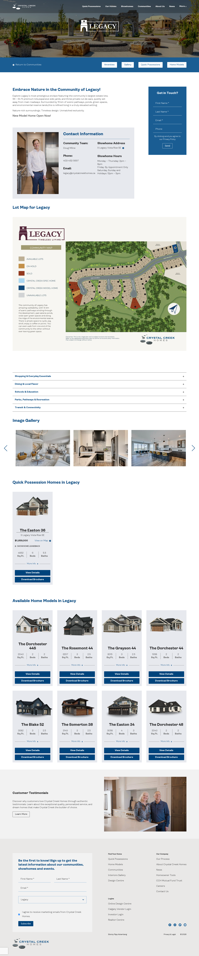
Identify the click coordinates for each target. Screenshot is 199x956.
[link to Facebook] (169, 924)
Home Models (177, 65)
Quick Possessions (91, 6)
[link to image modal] (43, 448)
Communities (144, 6)
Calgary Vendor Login (119, 909)
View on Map (41, 541)
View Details (33, 573)
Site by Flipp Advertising (117, 934)
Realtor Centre (116, 920)
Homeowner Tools (166, 875)
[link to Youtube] (185, 924)
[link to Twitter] (180, 924)
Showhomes (127, 6)
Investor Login (115, 914)
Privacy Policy (169, 139)
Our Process (163, 859)
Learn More (21, 814)
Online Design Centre (119, 904)
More (182, 6)
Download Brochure (32, 579)
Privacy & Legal (170, 934)
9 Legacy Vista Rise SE (109, 148)
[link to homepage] (24, 6)
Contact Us (162, 891)
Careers (160, 886)
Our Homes (110, 6)
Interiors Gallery (117, 875)
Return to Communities (28, 65)
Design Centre (116, 881)
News (172, 6)
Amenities (109, 65)
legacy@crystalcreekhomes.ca (79, 173)
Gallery (127, 65)
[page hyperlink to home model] (33, 507)
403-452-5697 (71, 161)
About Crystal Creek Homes (171, 864)
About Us (160, 6)
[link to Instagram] (175, 924)
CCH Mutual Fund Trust (169, 881)
